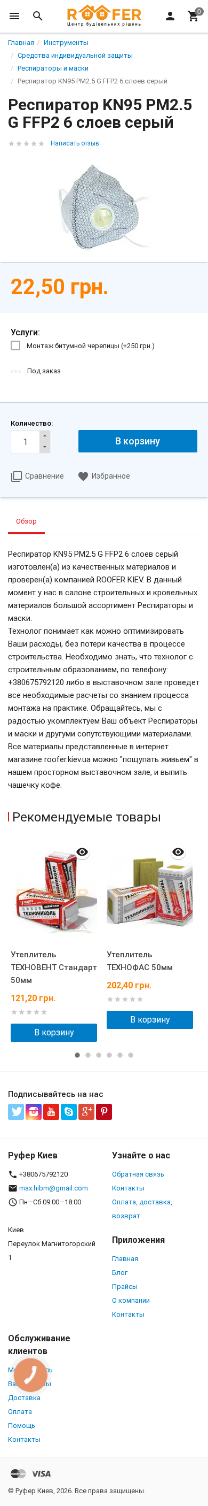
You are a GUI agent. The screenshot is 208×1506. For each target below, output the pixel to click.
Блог (119, 1273)
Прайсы (125, 1286)
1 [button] (77, 1055)
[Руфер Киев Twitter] (16, 1112)
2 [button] (88, 1055)
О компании (131, 1300)
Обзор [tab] (26, 521)
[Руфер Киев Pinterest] (104, 1112)
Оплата (20, 1412)
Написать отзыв (75, 143)
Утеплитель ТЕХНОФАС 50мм (140, 961)
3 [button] (98, 1055)
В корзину (54, 1032)
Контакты (128, 1188)
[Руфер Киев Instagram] (34, 1112)
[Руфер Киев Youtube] (51, 1112)
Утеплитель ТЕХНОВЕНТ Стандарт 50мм (54, 967)
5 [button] (120, 1055)
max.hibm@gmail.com (53, 1188)
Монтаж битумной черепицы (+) (91, 346)
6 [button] (130, 1055)
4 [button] (109, 1055)
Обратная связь (138, 1174)
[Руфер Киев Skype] (69, 1112)
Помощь (21, 1426)
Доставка (24, 1398)
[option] (56, 940)
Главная (125, 1259)
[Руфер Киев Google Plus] (86, 1112)
